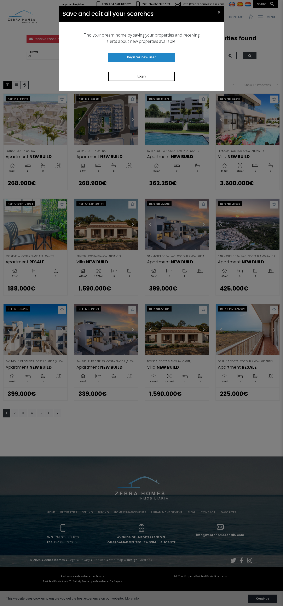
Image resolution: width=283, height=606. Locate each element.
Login (141, 76)
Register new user (141, 57)
